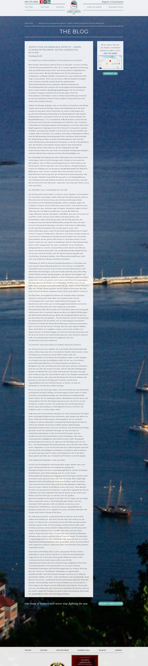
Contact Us (110, 73)
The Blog (60, 7)
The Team (45, 7)
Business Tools (116, 7)
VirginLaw (29, 23)
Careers (118, 650)
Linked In (48, 2)
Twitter (45, 2)
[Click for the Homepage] (74, 8)
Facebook (41, 2)
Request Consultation (111, 604)
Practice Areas (94, 7)
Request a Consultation (112, 2)
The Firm (29, 7)
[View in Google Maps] (110, 62)
